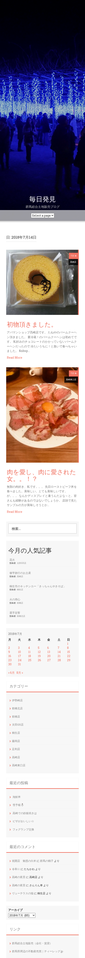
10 (19, 652)
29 (68, 660)
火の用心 (14, 599)
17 (19, 656)
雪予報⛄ (18, 805)
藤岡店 (16, 741)
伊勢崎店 (17, 700)
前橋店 (20, 602)
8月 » (20, 673)
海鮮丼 (17, 797)
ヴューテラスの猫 (22, 893)
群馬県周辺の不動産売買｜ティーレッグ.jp (37, 951)
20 (49, 656)
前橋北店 (21, 616)
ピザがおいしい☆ (23, 821)
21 (59, 656)
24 (19, 660)
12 (39, 652)
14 (59, 652)
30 (10, 664)
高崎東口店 (71, 379)
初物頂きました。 (32, 324)
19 (39, 656)
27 (49, 660)
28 (59, 660)
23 (10, 660)
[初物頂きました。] (42, 282)
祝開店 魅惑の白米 (24, 861)
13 (48, 652)
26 (39, 660)
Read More (14, 357)
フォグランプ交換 (23, 829)
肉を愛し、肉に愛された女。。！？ (41, 475)
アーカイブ (15, 910)
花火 (12, 560)
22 (68, 656)
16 (9, 656)
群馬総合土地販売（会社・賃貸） (32, 943)
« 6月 (11, 673)
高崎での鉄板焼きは (25, 813)
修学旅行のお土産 (20, 573)
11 (29, 652)
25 (29, 660)
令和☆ (16, 869)
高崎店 (73, 262)
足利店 (16, 749)
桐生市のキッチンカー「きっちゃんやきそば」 (37, 586)
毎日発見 (42, 199)
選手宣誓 (14, 613)
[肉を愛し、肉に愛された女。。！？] (42, 414)
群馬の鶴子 (46, 861)
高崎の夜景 (18, 877)
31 (19, 664)
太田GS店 (21, 563)
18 (29, 656)
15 (68, 652)
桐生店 (20, 589)
